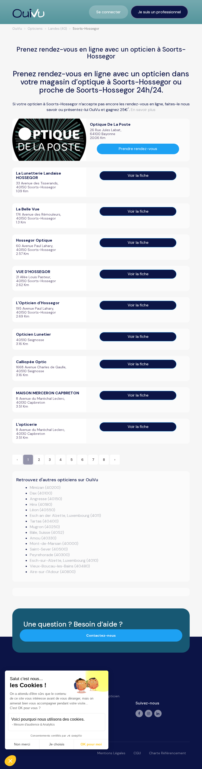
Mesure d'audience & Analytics (34, 724)
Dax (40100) (41, 493)
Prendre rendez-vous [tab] (138, 148)
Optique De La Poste (110, 124)
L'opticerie (26, 424)
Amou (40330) (43, 538)
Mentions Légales (111, 753)
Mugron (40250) (45, 526)
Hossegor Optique (34, 240)
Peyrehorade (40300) (50, 554)
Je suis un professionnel (159, 11)
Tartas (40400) (44, 521)
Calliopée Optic (31, 361)
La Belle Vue (27, 209)
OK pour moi (91, 744)
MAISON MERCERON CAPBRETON (47, 393)
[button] (10, 761)
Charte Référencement (167, 753)
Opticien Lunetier (33, 334)
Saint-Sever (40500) (49, 549)
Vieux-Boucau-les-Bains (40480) (60, 566)
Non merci (22, 744)
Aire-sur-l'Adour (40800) (53, 571)
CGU (137, 753)
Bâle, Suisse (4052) (47, 532)
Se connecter (108, 11)
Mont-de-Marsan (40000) (54, 543)
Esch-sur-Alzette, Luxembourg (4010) (64, 560)
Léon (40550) (42, 509)
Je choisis (56, 744)
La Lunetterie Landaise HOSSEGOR (38, 175)
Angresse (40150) (46, 498)
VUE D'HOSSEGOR (33, 271)
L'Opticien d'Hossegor (38, 302)
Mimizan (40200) (45, 487)
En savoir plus (143, 109)
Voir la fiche (138, 175)
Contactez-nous (101, 635)
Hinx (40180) (41, 504)
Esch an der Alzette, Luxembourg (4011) (65, 515)
